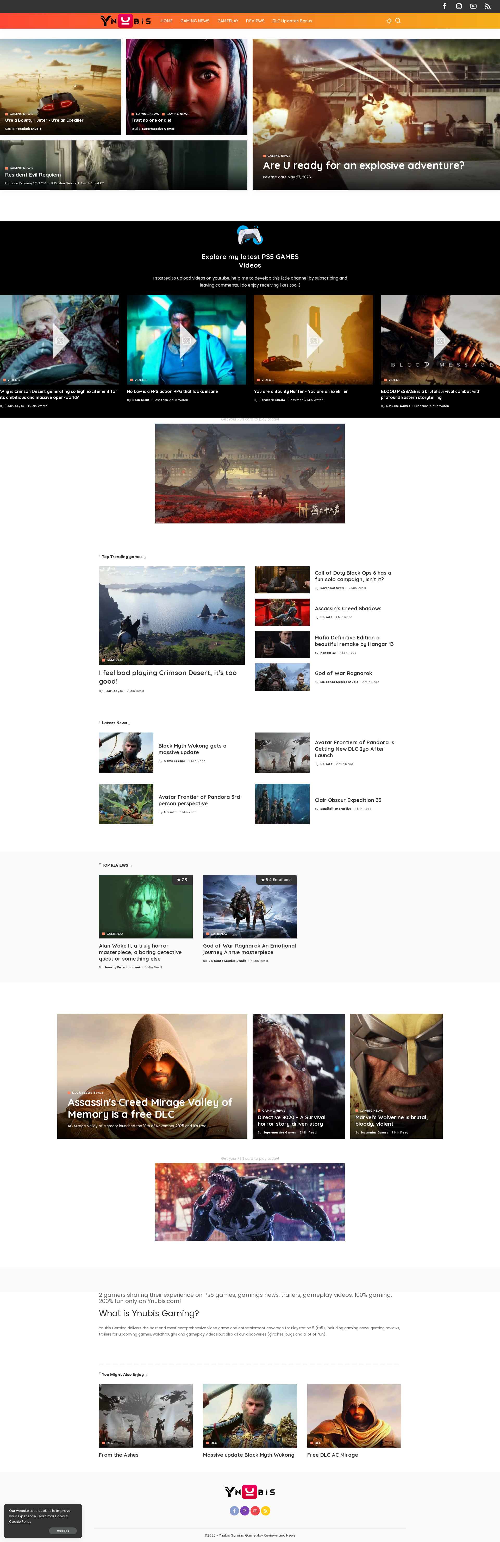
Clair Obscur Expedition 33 (348, 800)
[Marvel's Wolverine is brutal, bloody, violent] (396, 1076)
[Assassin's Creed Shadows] (282, 612)
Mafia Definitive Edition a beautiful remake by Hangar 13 (354, 640)
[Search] (398, 21)
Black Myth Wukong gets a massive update (193, 748)
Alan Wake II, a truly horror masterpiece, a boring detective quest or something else (140, 952)
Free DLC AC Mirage (332, 1455)
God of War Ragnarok (343, 673)
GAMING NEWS (279, 155)
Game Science (174, 761)
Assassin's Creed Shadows (348, 608)
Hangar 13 (328, 653)
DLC (110, 1443)
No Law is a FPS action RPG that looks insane (172, 391)
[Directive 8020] (186, 87)
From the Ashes (119, 1455)
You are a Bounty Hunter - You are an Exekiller (301, 391)
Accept (63, 1531)
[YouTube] (473, 6)
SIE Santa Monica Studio (339, 682)
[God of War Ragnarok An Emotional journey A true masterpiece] (250, 906)
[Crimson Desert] (59, 339)
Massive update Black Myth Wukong (249, 1455)
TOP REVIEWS (115, 865)
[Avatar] (146, 1415)
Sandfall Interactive (335, 809)
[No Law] (186, 339)
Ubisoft (326, 617)
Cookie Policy (20, 1521)
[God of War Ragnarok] (282, 677)
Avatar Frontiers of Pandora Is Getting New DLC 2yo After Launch (354, 749)
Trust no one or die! (151, 120)
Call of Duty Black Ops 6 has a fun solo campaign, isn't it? (353, 575)
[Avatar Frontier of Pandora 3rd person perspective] (126, 804)
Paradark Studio (28, 129)
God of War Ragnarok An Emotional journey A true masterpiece (249, 948)
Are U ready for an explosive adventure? (364, 165)
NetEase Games (398, 406)
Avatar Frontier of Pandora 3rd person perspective (199, 800)
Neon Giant (140, 400)
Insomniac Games (374, 1132)
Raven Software (332, 588)
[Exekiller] (376, 114)
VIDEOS (14, 380)
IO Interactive (285, 185)
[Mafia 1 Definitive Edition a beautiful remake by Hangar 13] (282, 644)
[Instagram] (459, 6)
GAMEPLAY (115, 660)
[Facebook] (445, 6)
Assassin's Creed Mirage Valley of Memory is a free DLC (150, 1108)
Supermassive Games (158, 129)
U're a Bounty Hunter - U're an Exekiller (44, 120)
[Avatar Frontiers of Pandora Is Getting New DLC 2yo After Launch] (282, 753)
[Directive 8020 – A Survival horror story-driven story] (299, 1076)
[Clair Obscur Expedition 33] (282, 804)
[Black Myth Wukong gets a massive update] (126, 753)
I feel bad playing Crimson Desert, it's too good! (168, 676)
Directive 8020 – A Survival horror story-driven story (292, 1120)
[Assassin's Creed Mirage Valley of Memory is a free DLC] (152, 1076)
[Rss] (487, 6)
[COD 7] (123, 165)
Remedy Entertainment (122, 967)
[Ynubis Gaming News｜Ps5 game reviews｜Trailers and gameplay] (126, 21)
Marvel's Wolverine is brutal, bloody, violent (391, 1120)
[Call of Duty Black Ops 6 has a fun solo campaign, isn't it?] (282, 580)
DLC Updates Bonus (88, 1092)
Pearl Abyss (14, 406)
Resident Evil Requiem (33, 174)
